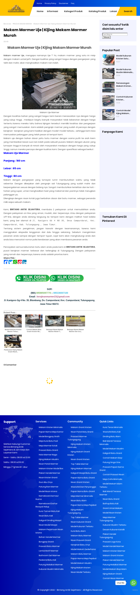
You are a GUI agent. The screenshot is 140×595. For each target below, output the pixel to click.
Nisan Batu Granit (110, 499)
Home (39, 3)
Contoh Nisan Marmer (113, 578)
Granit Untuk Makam (112, 508)
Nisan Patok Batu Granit (81, 431)
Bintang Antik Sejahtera (69, 589)
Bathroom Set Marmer (49, 555)
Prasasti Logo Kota (111, 541)
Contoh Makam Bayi (112, 457)
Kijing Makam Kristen (80, 567)
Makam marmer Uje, (14, 55)
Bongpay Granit (46, 541)
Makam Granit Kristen (81, 427)
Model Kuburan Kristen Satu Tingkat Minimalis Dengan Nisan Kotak (124, 57)
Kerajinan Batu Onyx (80, 544)
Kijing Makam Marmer (81, 468)
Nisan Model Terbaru (80, 572)
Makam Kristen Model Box (50, 468)
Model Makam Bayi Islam (114, 569)
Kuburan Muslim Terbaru (114, 525)
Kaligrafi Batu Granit (112, 453)
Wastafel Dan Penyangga (83, 486)
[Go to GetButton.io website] (133, 590)
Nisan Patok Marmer (48, 463)
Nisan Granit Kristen (80, 459)
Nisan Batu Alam (78, 500)
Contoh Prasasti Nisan (113, 474)
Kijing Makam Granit (112, 573)
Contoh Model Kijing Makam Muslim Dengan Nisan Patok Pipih (124, 112)
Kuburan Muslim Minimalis (51, 569)
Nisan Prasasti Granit (80, 540)
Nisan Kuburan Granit (80, 522)
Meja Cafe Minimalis (112, 479)
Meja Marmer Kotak (47, 445)
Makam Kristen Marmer (113, 551)
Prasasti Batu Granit (48, 450)
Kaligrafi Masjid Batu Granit (83, 473)
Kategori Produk (73, 11)
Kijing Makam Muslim (48, 459)
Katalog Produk (97, 11)
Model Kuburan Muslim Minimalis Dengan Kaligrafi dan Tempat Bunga (124, 71)
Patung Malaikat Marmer (50, 564)
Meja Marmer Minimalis (81, 496)
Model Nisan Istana (47, 491)
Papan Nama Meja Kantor (50, 431)
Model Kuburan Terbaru (81, 526)
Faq (72, 3)
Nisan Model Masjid (47, 525)
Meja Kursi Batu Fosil (48, 441)
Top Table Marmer (79, 464)
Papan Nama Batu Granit (82, 477)
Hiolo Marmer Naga (47, 454)
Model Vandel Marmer (113, 546)
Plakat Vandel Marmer (49, 473)
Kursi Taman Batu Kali (49, 511)
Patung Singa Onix (111, 462)
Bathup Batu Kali (110, 503)
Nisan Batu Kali (45, 515)
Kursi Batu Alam (78, 531)
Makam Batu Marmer (80, 535)
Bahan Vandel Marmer (49, 537)
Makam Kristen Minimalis (50, 427)
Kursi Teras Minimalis (112, 427)
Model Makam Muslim (81, 563)
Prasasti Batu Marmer (49, 546)
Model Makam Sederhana (83, 549)
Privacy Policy (50, 3)
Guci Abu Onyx (45, 482)
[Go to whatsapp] (133, 582)
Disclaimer (63, 3)
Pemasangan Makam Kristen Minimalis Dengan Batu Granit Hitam (124, 84)
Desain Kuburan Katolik (113, 529)
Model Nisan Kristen (111, 512)
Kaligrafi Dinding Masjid (49, 520)
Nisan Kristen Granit (48, 477)
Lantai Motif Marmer (48, 550)
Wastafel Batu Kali (111, 431)
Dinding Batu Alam (111, 436)
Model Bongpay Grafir (49, 436)
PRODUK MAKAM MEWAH (22, 24)
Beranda (7, 24)
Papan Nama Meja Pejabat (83, 505)
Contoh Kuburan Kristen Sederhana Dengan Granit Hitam (124, 98)
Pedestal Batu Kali (47, 560)
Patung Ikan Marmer (48, 486)
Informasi (52, 11)
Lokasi (113, 11)
